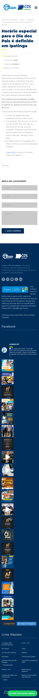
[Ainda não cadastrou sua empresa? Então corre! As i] (8, 392)
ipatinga (5, 165)
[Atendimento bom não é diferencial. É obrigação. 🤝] (8, 405)
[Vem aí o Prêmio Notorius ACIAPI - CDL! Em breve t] (8, 575)
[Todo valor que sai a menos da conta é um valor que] (8, 418)
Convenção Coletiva (9, 652)
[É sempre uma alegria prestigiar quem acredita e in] (8, 431)
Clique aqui (6, 315)
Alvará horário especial (26, 670)
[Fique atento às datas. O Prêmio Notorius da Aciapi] (8, 444)
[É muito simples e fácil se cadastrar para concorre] (8, 522)
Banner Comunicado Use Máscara (29, 676)
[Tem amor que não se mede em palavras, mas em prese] (8, 614)
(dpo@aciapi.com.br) (20, 308)
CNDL (24, 649)
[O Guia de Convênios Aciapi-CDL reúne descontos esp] (8, 562)
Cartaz (5, 680)
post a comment (14, 231)
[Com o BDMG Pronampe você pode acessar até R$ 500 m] (8, 483)
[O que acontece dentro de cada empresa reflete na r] (8, 366)
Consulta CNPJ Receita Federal (7, 644)
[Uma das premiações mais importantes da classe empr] (8, 549)
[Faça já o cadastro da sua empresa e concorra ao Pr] (8, 457)
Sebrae (24, 652)
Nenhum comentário (11, 68)
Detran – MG (6, 669)
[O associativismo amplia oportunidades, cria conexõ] (8, 496)
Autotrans (5, 656)
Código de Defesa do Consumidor (9, 676)
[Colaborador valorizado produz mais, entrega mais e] (8, 379)
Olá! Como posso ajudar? (23, 693)
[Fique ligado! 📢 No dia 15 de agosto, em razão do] (8, 588)
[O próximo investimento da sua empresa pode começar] (8, 601)
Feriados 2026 (8, 665)
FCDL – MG (25, 643)
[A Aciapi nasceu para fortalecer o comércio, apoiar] (8, 536)
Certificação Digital (28, 656)
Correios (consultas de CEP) (29, 661)
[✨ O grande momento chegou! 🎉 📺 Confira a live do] (8, 509)
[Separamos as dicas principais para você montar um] (8, 470)
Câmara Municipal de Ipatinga (9, 661)
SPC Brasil (5, 649)
